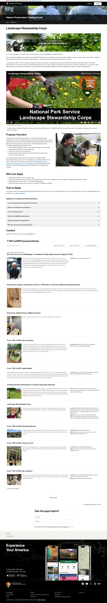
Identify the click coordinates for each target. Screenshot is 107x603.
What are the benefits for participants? (19, 207)
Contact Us (10, 536)
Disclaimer (57, 594)
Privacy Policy (10, 594)
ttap (11, 488)
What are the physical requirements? (18, 220)
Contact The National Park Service (39, 594)
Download (87, 73)
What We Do (13, 22)
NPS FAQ (33, 596)
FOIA (7, 596)
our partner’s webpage (19, 193)
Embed (97, 73)
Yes (39, 517)
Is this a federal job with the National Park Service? (22, 203)
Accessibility (9, 592)
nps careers (16, 488)
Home (7, 22)
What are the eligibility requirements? (19, 216)
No (39, 521)
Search (89, 3)
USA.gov (81, 592)
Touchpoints (65, 526)
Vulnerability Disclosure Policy (62, 596)
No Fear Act (58, 592)
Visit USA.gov (42, 600)
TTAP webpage (28, 163)
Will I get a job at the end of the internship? (20, 225)
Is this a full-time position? (15, 211)
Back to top (53, 497)
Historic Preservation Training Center (24, 17)
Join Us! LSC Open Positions (52, 43)
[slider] (53, 120)
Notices (32, 592)
